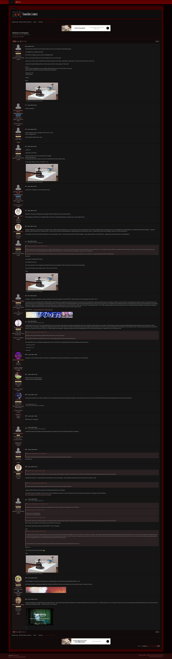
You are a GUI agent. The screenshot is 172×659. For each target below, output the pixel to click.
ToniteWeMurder (19, 360)
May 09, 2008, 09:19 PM (29, 46)
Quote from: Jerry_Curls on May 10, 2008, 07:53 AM (36, 531)
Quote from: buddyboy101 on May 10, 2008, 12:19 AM (37, 246)
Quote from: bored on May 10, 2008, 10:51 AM (35, 509)
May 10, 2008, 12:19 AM (32, 226)
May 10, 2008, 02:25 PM (32, 449)
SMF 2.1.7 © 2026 (13, 657)
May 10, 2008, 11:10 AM (32, 394)
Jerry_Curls (18, 327)
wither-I (19, 51)
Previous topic (15, 36)
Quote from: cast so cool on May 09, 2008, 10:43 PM (36, 332)
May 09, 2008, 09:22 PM (32, 105)
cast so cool (18, 216)
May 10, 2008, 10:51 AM (32, 374)
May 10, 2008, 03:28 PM (32, 499)
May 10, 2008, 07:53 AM (32, 321)
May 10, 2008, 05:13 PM (32, 599)
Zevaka (19, 134)
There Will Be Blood (19, 111)
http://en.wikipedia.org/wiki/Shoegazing (43, 309)
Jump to (139, 646)
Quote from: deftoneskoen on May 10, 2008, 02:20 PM (37, 453)
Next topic (21, 36)
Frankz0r (18, 583)
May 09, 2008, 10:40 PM (32, 186)
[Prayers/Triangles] (18, 612)
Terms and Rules (155, 656)
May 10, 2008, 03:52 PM (32, 577)
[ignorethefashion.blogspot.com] (18, 311)
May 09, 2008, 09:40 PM (32, 129)
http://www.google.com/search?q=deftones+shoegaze (38, 494)
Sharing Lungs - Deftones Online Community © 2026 (151, 655)
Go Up (14, 631)
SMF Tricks (16, 655)
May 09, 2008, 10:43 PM (32, 210)
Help (150, 656)
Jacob (19, 400)
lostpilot (18, 380)
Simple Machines (22, 657)
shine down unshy (19, 604)
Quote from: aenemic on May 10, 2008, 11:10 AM (36, 470)
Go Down (14, 41)
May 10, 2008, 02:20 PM (32, 427)
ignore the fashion (18, 301)
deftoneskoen (19, 433)
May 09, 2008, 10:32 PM (32, 146)
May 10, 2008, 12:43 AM (32, 241)
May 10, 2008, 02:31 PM (32, 466)
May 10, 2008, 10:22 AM (32, 354)
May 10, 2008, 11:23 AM (32, 416)
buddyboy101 (19, 231)
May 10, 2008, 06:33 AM (32, 295)
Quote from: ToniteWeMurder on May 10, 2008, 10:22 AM (37, 503)
